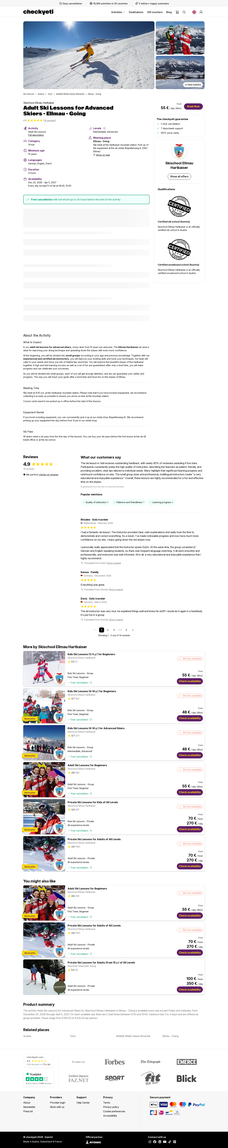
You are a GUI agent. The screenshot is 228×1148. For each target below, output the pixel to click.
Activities (116, 12)
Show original (114, 563)
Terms (106, 1102)
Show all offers (179, 176)
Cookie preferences (114, 1111)
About (26, 1102)
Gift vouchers (155, 12)
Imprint (49, 1137)
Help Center (83, 1102)
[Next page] (132, 629)
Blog (169, 12)
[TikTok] (170, 1142)
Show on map (103, 155)
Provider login (57, 1102)
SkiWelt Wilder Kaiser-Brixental (70, 94)
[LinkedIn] (160, 1142)
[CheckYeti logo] (38, 12)
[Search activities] (184, 12)
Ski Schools (28, 94)
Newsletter (29, 1107)
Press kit (28, 1111)
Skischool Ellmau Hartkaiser (38, 102)
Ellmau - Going (94, 94)
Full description (36, 135)
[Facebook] (155, 1142)
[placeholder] (201, 12)
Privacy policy (111, 1107)
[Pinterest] (175, 1142)
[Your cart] (177, 12)
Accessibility (110, 1115)
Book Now (193, 106)
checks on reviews (48, 474)
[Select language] (194, 12)
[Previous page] (95, 629)
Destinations (136, 12)
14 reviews (49, 120)
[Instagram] (150, 1142)
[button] (88, 55)
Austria (41, 94)
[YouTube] (165, 1142)
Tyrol (50, 94)
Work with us (57, 1107)
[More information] (104, 128)
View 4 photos (194, 84)
